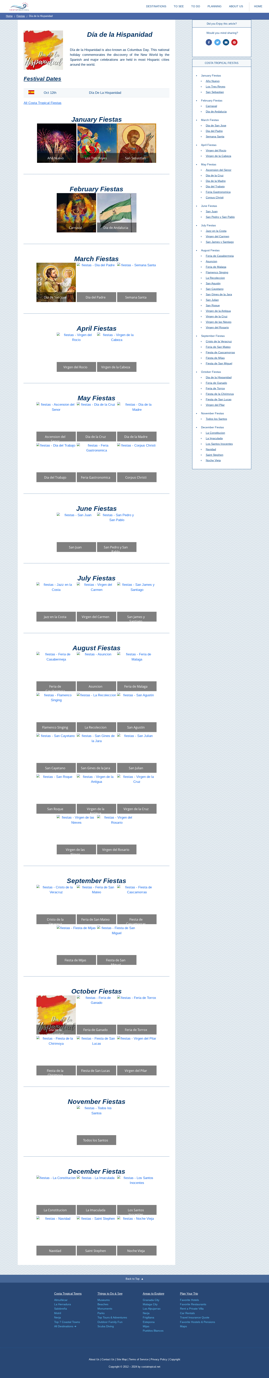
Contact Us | (109, 1359)
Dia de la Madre (216, 180)
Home (9, 16)
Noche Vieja (213, 460)
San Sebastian (215, 92)
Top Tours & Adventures (112, 1317)
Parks (101, 1313)
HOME (258, 6)
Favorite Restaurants (193, 1304)
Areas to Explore (153, 1293)
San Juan (212, 211)
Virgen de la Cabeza (218, 156)
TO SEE (179, 6)
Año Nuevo (213, 81)
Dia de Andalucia (216, 111)
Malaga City (150, 1304)
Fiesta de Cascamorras (220, 352)
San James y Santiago (220, 241)
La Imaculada (214, 438)
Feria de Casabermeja (220, 255)
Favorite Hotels (189, 1300)
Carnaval (211, 106)
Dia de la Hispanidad (219, 377)
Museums (103, 1300)
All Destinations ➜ (65, 1326)
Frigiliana (148, 1317)
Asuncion (211, 261)
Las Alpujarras (151, 1308)
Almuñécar (61, 1300)
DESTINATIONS (156, 6)
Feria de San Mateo (218, 346)
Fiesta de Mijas (215, 357)
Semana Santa (215, 136)
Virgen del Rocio (216, 150)
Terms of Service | (139, 1359)
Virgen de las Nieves (218, 321)
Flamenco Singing (217, 272)
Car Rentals (187, 1313)
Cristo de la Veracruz (219, 341)
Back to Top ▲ (135, 1278)
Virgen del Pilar (215, 404)
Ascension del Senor (218, 169)
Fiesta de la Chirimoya (220, 393)
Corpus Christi (215, 197)
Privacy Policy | (160, 1359)
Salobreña (60, 1308)
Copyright (174, 1359)
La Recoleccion (215, 277)
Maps (183, 1326)
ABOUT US (236, 6)
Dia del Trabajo (215, 186)
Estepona (149, 1322)
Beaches (102, 1304)
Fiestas (21, 16)
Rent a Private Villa (192, 1308)
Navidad (211, 449)
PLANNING (215, 6)
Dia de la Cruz (215, 175)
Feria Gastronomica (218, 191)
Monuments (104, 1308)
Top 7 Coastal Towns (67, 1322)
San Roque (213, 305)
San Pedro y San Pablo (220, 216)
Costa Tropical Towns (68, 1293)
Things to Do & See (109, 1293)
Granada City (151, 1300)
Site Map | (123, 1359)
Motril (57, 1313)
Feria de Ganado (216, 382)
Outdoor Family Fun (109, 1322)
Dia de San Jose (216, 125)
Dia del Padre (214, 131)
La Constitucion (215, 432)
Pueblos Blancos (153, 1330)
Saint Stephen (214, 454)
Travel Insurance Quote (194, 1317)
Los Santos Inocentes (219, 443)
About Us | (95, 1359)
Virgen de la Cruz (216, 316)
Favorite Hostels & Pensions (197, 1322)
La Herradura (62, 1304)
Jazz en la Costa (216, 230)
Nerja (57, 1317)
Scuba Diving (105, 1326)
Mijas (146, 1326)
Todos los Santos (216, 418)
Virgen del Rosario (217, 327)
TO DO (195, 6)
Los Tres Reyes (215, 86)
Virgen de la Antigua (218, 310)
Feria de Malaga (216, 266)
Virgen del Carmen (217, 236)
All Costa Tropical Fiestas (42, 103)
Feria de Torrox (215, 388)
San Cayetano (215, 288)
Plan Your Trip (189, 1293)
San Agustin (213, 283)
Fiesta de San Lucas (218, 399)
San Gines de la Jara (219, 294)
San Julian (212, 299)
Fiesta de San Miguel (219, 363)
